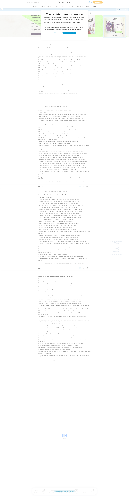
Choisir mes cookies (57, 32)
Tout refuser (64, 35)
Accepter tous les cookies (69, 32)
